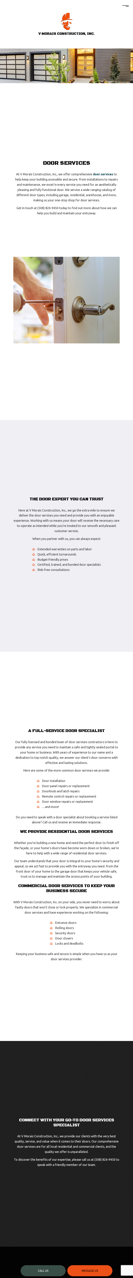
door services (103, 174)
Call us (43, 1270)
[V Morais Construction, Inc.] (66, 21)
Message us (90, 1270)
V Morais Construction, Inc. (66, 34)
